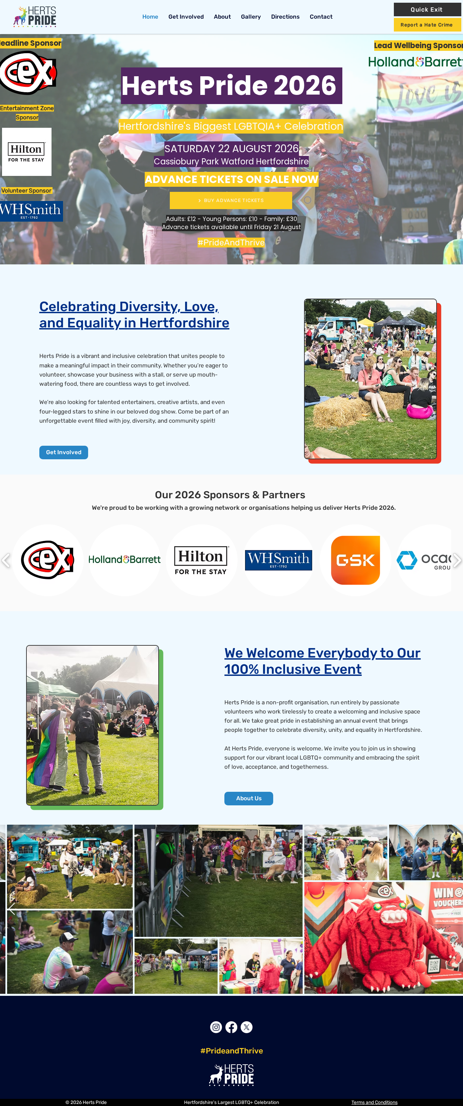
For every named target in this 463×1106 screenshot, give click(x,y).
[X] (247, 1027)
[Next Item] (451, 909)
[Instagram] (216, 1027)
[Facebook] (231, 1027)
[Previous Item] (12, 909)
